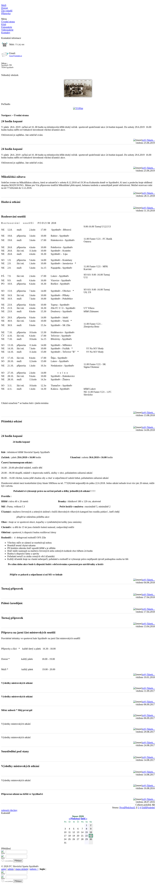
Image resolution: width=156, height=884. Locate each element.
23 (91, 835)
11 (69, 832)
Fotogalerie (6, 27)
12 (74, 832)
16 (91, 832)
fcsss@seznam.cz (15, 56)
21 (82, 835)
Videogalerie (7, 30)
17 (65, 835)
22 (86, 835)
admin (11, 869)
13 (78, 832)
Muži (3, 5)
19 (74, 835)
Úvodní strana (8, 21)
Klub (3, 24)
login (42, 869)
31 (65, 842)
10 (65, 832)
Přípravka (6, 13)
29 (86, 839)
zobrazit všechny (9, 810)
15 (86, 832)
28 (82, 839)
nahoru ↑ (34, 869)
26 (74, 839)
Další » (84, 818)
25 (69, 839)
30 (91, 839)
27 (78, 839)
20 (78, 835)
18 (69, 835)
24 (65, 839)
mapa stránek (21, 869)
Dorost (4, 8)
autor (3, 869)
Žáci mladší (6, 10)
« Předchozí (74, 818)
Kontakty (5, 32)
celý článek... (148, 140)
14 (82, 832)
